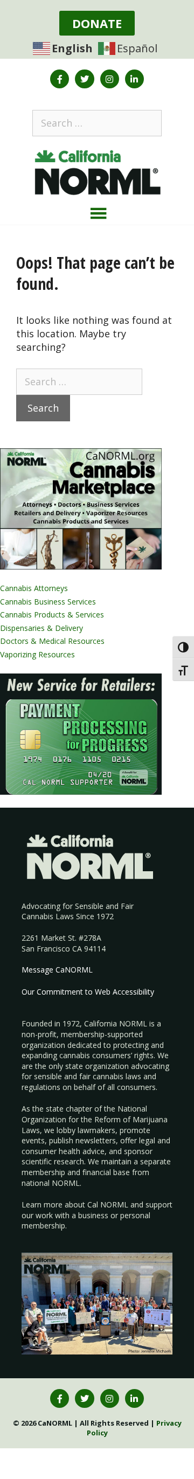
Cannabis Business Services (48, 601)
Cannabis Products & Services (52, 614)
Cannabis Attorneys (34, 588)
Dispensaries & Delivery (41, 628)
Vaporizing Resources (37, 654)
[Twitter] (84, 79)
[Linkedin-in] (134, 79)
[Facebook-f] (59, 79)
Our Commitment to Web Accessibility (88, 992)
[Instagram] (109, 79)
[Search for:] (97, 122)
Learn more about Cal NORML (75, 1204)
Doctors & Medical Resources (52, 641)
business (93, 1215)
